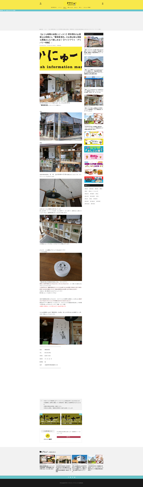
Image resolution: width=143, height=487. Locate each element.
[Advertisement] (71, 20)
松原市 (87, 198)
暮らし (80, 7)
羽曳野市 (92, 193)
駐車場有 (91, 188)
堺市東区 (93, 203)
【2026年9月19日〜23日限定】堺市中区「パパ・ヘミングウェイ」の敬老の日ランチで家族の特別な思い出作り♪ (93, 128)
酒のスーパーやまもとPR (94, 191)
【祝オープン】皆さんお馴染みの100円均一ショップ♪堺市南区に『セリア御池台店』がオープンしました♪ (93, 109)
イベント (60, 7)
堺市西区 (98, 201)
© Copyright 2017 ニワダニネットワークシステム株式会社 (71, 482)
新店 (91, 198)
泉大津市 (87, 196)
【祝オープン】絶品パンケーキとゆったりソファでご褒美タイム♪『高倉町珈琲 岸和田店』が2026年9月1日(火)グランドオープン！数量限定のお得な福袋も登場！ (93, 71)
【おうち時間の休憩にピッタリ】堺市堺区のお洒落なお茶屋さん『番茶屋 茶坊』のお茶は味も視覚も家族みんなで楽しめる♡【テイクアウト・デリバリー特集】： (75, 29)
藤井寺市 (87, 193)
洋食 (97, 193)
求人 (98, 196)
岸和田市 (96, 198)
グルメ (64, 7)
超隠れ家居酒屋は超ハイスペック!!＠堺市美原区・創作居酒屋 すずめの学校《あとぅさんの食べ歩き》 (47, 467)
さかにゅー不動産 (87, 7)
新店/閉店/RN (53, 7)
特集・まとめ (70, 7)
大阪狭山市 (93, 201)
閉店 (86, 191)
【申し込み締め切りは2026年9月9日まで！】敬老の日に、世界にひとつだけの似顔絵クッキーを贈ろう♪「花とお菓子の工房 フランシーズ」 (79, 469)
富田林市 (87, 201)
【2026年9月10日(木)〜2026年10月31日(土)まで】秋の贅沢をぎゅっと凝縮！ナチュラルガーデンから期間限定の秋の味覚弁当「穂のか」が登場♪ (63, 469)
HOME (42, 29)
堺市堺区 (59, 45)
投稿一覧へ (68, 436)
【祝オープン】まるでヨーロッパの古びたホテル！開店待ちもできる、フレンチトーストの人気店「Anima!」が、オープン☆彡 (93, 91)
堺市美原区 (87, 203)
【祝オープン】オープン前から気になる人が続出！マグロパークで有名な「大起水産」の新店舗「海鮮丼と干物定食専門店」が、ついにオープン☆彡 (93, 51)
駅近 (101, 188)
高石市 (87, 188)
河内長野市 (93, 196)
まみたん (75, 7)
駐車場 (97, 188)
